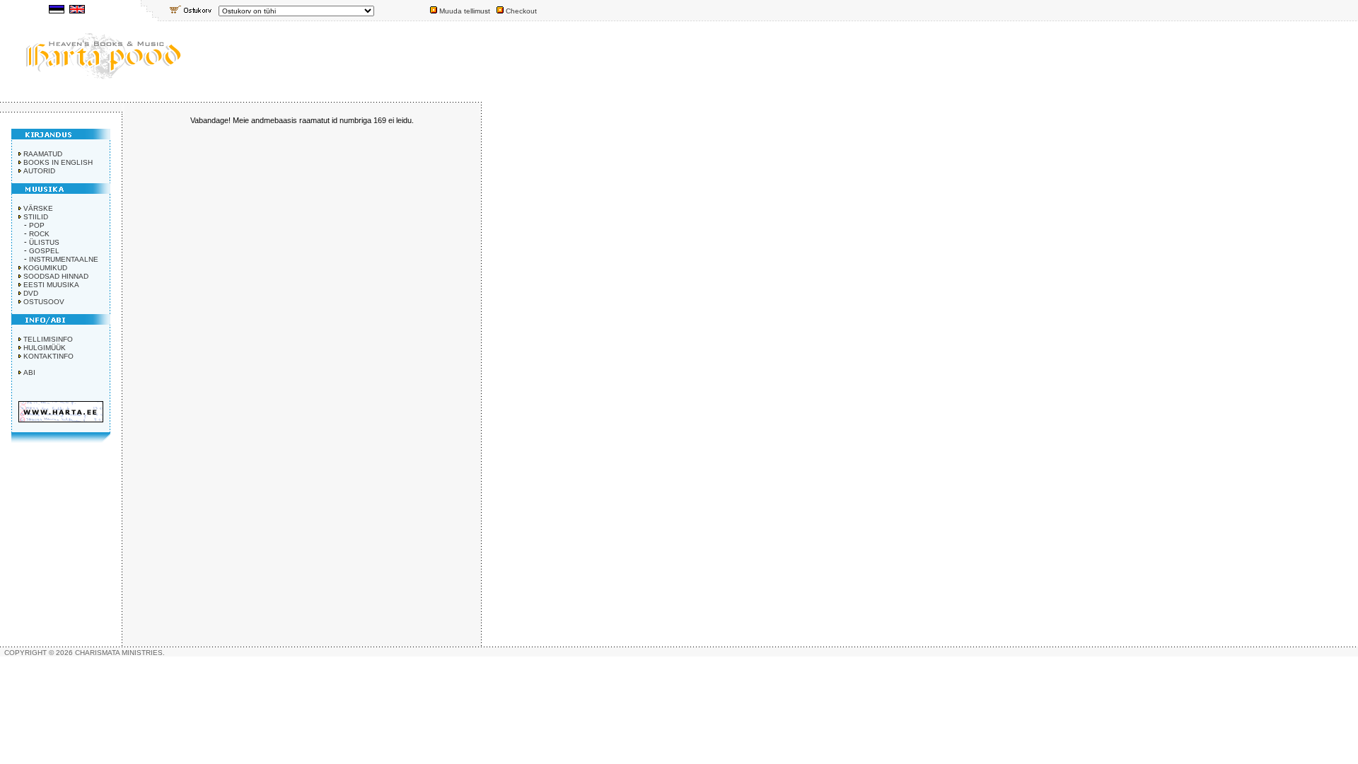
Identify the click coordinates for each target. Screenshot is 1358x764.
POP (37, 225)
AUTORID (39, 171)
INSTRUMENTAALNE (63, 259)
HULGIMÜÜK (44, 348)
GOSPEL (44, 251)
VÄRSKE (38, 208)
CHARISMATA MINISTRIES (119, 652)
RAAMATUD (42, 154)
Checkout (521, 11)
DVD (30, 293)
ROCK (39, 234)
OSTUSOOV (43, 302)
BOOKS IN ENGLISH (58, 162)
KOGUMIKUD (45, 268)
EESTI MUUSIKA (51, 285)
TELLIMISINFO (48, 339)
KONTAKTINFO (48, 356)
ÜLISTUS (44, 242)
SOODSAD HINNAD (55, 276)
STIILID (35, 217)
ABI (29, 372)
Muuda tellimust (464, 11)
